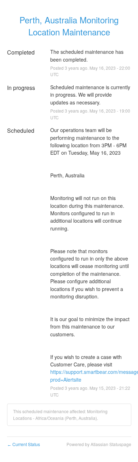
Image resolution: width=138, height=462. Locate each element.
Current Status (23, 444)
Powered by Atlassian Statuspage (99, 444)
